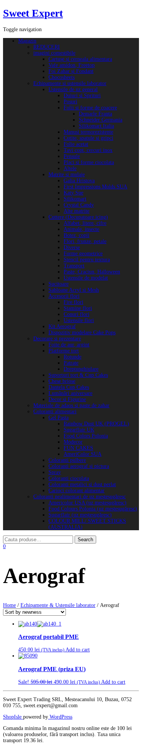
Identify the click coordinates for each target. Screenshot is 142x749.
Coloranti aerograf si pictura (78, 466)
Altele (70, 168)
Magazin (27, 41)
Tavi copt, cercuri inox (88, 150)
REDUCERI (46, 47)
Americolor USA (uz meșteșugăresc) (87, 503)
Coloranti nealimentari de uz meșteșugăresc (79, 496)
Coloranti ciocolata (68, 478)
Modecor (73, 442)
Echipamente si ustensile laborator (69, 83)
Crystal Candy (79, 205)
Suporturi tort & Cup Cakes (78, 375)
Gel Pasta (58, 417)
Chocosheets (61, 77)
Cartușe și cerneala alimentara (80, 59)
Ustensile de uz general (73, 89)
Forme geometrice (83, 253)
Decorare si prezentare (57, 338)
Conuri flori (76, 314)
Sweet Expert (33, 13)
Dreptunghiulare (81, 369)
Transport (74, 266)
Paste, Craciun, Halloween (92, 272)
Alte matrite (76, 211)
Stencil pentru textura (87, 259)
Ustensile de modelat (86, 278)
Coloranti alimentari (54, 411)
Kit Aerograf (62, 326)
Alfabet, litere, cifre (85, 223)
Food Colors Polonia (86, 436)
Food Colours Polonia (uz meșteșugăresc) (92, 509)
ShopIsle (13, 717)
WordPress (60, 717)
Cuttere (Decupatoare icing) (78, 217)
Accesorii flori (64, 296)
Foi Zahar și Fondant (71, 71)
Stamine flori (78, 308)
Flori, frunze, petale (85, 241)
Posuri (70, 101)
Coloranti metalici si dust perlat (82, 484)
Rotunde (72, 357)
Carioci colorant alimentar (76, 490)
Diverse (72, 247)
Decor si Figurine (67, 399)
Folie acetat (76, 144)
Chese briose (61, 381)
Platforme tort (63, 351)
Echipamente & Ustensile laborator (57, 605)
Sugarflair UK (79, 430)
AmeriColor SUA (82, 454)
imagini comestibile (54, 53)
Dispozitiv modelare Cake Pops (81, 332)
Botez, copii (76, 235)
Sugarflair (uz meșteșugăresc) (80, 515)
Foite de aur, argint (68, 345)
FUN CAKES (78, 448)
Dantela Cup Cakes (68, 387)
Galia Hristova (79, 180)
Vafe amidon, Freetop (71, 65)
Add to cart (78, 650)
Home (9, 605)
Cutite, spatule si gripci (88, 138)
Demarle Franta (95, 114)
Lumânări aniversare (70, 393)
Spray (54, 472)
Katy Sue (73, 193)
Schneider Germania (100, 120)
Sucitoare (58, 284)
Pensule (72, 156)
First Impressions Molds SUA (95, 187)
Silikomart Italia (96, 126)
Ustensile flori (79, 320)
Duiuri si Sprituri (82, 95)
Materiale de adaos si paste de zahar (71, 405)
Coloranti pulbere (67, 460)
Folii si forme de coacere (90, 108)
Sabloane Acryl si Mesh (73, 290)
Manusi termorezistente (88, 132)
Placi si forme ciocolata (89, 162)
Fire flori (73, 302)
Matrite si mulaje (66, 174)
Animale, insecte (81, 229)
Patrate (71, 363)
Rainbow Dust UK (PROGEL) (96, 424)
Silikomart (75, 199)
